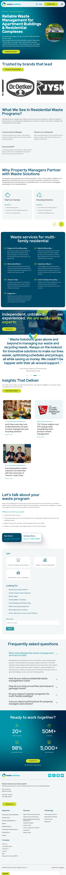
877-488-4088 (6, 808)
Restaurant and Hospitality (10, 826)
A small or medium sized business (18, 576)
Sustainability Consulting (17, 611)
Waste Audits (27, 843)
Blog (3, 864)
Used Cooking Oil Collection (31, 838)
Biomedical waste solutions (18, 621)
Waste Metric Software (50, 828)
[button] (27, 386)
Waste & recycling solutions (18, 600)
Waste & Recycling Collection (31, 825)
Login (40, 4)
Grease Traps (13, 280)
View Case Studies (11, 402)
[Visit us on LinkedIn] (58, 786)
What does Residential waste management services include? (31, 665)
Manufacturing (6, 837)
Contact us (5, 860)
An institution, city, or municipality (18, 588)
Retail (4, 834)
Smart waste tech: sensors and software (23, 624)
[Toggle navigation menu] (62, 4)
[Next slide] (61, 224)
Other (4, 846)
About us (4, 855)
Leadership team (7, 857)
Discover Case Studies (13, 69)
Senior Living (5, 829)
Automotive (5, 843)
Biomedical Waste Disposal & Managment (31, 831)
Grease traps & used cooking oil (20, 604)
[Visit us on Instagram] (54, 786)
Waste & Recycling (44, 248)
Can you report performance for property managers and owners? (31, 713)
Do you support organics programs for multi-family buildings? (29, 706)
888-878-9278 (6, 802)
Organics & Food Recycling (17, 248)
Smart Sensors (48, 830)
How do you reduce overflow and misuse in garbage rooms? (31, 698)
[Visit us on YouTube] (62, 786)
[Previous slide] (54, 224)
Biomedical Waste (14, 264)
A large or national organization (45, 576)
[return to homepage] (11, 4)
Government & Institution (9, 840)
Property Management (9, 832)
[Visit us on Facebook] (49, 786)
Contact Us (51, 4)
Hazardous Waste (44, 264)
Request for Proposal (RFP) (10, 867)
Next (10, 640)
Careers (4, 862)
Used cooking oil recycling (47, 280)
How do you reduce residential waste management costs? (28, 690)
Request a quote (11, 51)
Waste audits (13, 607)
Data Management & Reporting (20, 614)
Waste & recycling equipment (19, 617)
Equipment (11, 293)
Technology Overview (50, 825)
